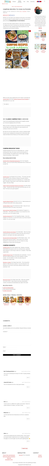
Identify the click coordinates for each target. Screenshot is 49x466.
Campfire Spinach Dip (7, 216)
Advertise (40, 456)
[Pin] (30, 31)
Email (4, 350)
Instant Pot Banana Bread (8, 287)
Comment (5, 331)
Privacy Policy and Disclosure (9, 455)
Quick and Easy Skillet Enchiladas (10, 210)
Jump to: (7, 104)
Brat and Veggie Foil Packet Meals (10, 237)
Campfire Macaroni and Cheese (9, 231)
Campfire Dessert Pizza (8, 254)
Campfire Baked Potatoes (8, 201)
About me (40, 28)
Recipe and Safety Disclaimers (9, 456)
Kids (24, 1)
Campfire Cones (6, 247)
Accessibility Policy (9, 459)
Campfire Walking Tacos (8, 205)
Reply (28, 377)
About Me (9, 458)
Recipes (14, 1)
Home (13, 6)
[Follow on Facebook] (38, 1)
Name (4, 347)
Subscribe (32, 1)
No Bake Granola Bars (7, 290)
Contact (40, 455)
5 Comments (24, 11)
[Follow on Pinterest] (37, 1)
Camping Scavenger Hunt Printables (21, 99)
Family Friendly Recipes (18, 6)
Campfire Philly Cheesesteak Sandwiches (11, 160)
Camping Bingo (6, 99)
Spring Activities (19, 2)
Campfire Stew (6, 176)
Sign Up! (20, 455)
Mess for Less (5, 3)
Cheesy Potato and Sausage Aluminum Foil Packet (13, 185)
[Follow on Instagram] (39, 1)
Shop (28, 1)
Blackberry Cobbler (7, 262)
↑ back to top (24, 448)
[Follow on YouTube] (40, 1)
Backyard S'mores (6, 279)
